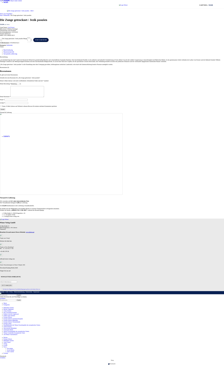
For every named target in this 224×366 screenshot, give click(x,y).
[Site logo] (123, 5)
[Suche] (197, 5)
